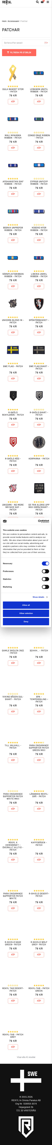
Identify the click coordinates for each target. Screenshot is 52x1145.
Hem (4, 21)
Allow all (26, 605)
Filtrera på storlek (20, 53)
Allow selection (26, 613)
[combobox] (26, 42)
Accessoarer (13, 21)
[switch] (45, 571)
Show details (38, 597)
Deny (26, 621)
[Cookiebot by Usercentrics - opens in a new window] (38, 521)
